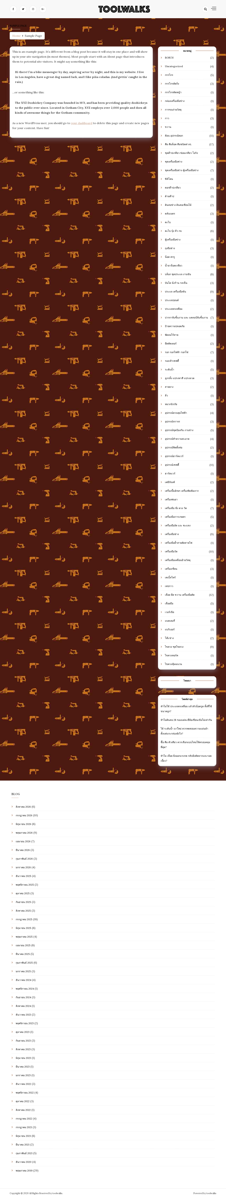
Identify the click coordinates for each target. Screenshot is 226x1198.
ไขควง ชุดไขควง (174, 646)
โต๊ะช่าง (169, 638)
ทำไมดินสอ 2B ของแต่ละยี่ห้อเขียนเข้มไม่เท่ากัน (186, 720)
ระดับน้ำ (169, 369)
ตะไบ (168, 222)
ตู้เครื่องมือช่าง (172, 239)
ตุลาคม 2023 (22, 1032)
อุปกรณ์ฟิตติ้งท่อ (173, 447)
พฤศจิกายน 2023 (25, 1023)
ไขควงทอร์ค (171, 655)
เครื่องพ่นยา (171, 499)
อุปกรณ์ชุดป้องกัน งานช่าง (179, 430)
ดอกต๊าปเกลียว (173, 187)
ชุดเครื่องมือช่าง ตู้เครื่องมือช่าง (181, 170)
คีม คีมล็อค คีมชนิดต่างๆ (178, 144)
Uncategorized (174, 66)
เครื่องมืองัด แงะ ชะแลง (178, 525)
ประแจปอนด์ (172, 300)
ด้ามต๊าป (169, 196)
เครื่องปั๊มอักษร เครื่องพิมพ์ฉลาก (182, 490)
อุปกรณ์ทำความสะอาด (177, 438)
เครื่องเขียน (171, 568)
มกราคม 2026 (23, 867)
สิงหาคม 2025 (23, 910)
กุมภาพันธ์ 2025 (24, 962)
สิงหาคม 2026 (23, 806)
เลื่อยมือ (169, 603)
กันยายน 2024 (23, 997)
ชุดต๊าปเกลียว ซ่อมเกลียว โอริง (181, 153)
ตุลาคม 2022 (22, 1101)
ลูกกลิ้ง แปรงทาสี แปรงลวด (179, 378)
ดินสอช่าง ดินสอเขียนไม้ (178, 205)
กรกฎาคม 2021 (24, 1127)
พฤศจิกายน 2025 (25, 884)
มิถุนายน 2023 (23, 1058)
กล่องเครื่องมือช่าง (175, 101)
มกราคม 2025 (23, 971)
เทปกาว (169, 586)
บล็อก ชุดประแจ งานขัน (178, 274)
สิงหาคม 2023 (23, 1049)
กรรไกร (169, 75)
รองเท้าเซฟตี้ (172, 360)
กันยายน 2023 (23, 1040)
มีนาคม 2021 (22, 1144)
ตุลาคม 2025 (23, 893)
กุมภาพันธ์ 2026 (24, 858)
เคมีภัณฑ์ (170, 482)
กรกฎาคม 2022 (24, 1118)
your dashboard (81, 123)
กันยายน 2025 (23, 902)
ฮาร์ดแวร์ (170, 473)
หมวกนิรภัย (171, 404)
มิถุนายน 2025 (23, 928)
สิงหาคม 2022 (23, 1110)
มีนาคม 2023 (23, 1066)
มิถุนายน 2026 (23, 824)
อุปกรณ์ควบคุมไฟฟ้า (176, 412)
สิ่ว (166, 395)
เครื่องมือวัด (171, 551)
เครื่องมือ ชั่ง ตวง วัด (176, 508)
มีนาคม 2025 (23, 954)
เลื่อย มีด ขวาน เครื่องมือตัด (180, 594)
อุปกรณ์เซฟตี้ (172, 464)
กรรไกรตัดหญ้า (173, 92)
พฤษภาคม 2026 (24, 832)
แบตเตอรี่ (170, 620)
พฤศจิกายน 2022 (25, 1092)
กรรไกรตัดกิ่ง (172, 83)
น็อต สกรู (170, 256)
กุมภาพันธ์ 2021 (24, 1153)
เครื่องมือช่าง (172, 534)
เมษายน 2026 (23, 841)
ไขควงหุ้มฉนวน (173, 664)
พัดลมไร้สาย (171, 334)
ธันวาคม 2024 (23, 980)
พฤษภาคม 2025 (24, 936)
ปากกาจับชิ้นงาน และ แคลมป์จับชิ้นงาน (186, 317)
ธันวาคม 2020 (23, 1162)
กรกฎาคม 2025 (24, 919)
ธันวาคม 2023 (23, 1014)
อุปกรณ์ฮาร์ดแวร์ (174, 456)
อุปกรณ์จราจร (172, 421)
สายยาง (169, 386)
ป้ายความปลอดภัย (175, 326)
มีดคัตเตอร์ (171, 343)
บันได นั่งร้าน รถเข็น (176, 282)
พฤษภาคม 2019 (24, 1170)
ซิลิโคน (169, 179)
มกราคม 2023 (23, 1075)
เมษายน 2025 (23, 945)
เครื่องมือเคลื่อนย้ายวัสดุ (178, 560)
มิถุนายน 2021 (23, 1136)
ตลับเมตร (170, 213)
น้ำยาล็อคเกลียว (173, 265)
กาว (167, 118)
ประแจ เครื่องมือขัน (175, 291)
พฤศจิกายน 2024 (25, 988)
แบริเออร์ (170, 629)
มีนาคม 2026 (23, 850)
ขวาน (168, 127)
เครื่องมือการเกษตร (175, 516)
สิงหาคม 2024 (23, 1006)
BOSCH (169, 57)
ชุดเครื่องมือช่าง (173, 161)
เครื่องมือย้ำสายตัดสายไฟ (178, 542)
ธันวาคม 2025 (23, 876)
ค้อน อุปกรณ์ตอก (174, 135)
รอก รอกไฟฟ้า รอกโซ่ (176, 352)
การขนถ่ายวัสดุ (173, 109)
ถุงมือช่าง (170, 248)
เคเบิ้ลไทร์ (170, 577)
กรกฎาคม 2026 (24, 815)
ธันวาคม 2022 (23, 1084)
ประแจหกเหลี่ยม (173, 308)
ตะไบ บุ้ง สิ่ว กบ (173, 230)
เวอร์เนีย (169, 612)
